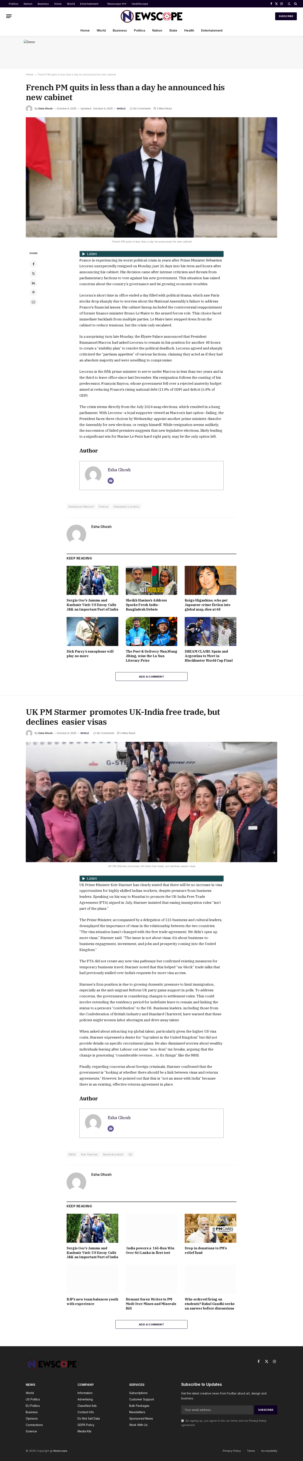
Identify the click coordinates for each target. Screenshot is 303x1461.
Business (43, 3)
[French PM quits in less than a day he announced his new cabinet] (151, 177)
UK (130, 1154)
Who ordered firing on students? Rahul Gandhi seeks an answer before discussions (210, 1303)
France (103, 506)
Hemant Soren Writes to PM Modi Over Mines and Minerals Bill (151, 1303)
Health (189, 30)
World (71, 3)
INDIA (72, 1154)
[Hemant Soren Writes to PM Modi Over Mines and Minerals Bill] (151, 1279)
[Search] (295, 3)
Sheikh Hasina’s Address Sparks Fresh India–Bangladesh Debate (146, 604)
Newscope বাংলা (116, 3)
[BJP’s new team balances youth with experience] (92, 1279)
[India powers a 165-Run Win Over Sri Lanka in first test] (151, 1228)
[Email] (33, 302)
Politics (13, 3)
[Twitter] (33, 273)
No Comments (142, 108)
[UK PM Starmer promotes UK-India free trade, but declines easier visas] (151, 802)
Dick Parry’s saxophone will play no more (90, 653)
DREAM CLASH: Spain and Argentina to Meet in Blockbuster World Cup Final (209, 655)
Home (85, 30)
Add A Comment (151, 676)
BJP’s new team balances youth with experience (92, 1301)
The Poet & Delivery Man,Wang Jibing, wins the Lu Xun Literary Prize (151, 655)
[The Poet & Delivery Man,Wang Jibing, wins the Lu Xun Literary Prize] (151, 631)
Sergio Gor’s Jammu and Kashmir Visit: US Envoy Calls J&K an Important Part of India (92, 604)
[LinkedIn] (33, 283)
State (58, 3)
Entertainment (89, 3)
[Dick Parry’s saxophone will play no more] (92, 631)
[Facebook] (33, 264)
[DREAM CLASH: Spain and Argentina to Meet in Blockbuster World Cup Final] (210, 631)
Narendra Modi (113, 1154)
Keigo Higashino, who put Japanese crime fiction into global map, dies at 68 (207, 604)
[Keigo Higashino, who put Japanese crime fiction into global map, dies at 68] (210, 580)
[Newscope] (151, 16)
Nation (28, 3)
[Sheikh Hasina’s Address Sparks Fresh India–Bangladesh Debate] (151, 580)
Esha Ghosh (45, 108)
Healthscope (140, 3)
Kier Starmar (89, 1154)
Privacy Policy (257, 1420)
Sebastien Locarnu (126, 506)
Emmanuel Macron (81, 506)
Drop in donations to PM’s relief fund (206, 1250)
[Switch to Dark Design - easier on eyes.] (289, 3)
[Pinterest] (33, 292)
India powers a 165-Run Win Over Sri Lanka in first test (150, 1250)
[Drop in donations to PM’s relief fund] (210, 1228)
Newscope (60, 1450)
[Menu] (9, 16)
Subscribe (286, 16)
